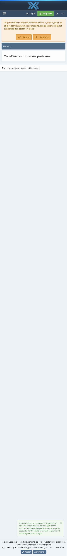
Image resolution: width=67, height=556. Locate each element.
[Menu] (4, 14)
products (35, 25)
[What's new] (57, 14)
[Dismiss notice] (61, 523)
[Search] (63, 14)
